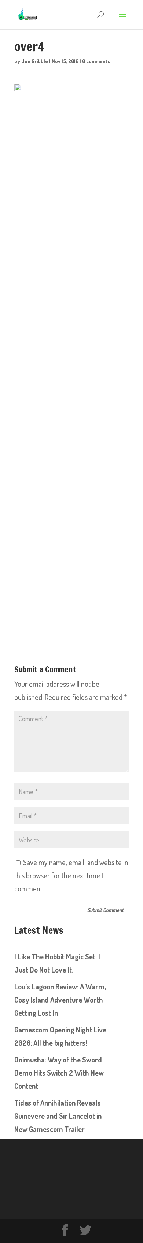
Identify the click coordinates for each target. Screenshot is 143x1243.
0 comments (96, 61)
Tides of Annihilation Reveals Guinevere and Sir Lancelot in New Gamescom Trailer (58, 1116)
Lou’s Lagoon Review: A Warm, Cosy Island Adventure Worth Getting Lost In (60, 999)
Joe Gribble (34, 61)
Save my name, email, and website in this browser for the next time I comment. (71, 875)
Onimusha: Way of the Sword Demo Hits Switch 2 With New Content (59, 1073)
